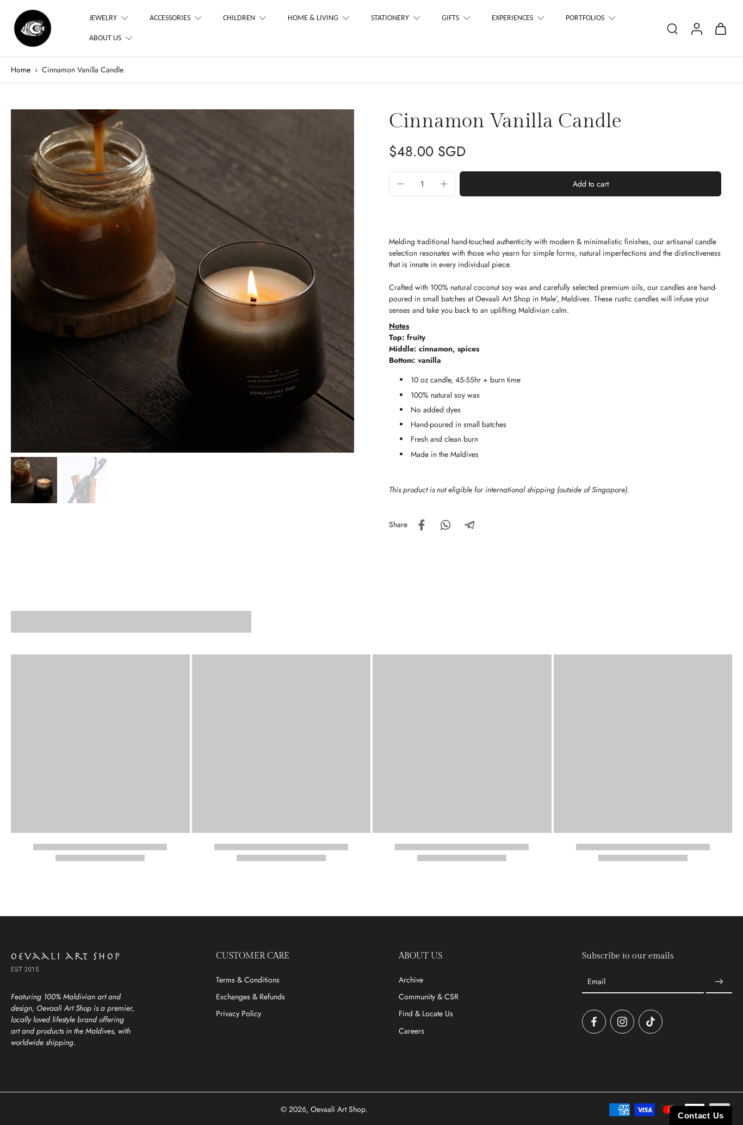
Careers (411, 1031)
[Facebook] (594, 1022)
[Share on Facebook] (422, 525)
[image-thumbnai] (34, 480)
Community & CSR (429, 997)
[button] (590, 183)
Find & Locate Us (426, 1014)
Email (596, 981)
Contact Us (701, 1115)
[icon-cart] (720, 28)
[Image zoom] (182, 281)
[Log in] (696, 28)
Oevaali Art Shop (338, 1109)
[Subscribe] (719, 982)
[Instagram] (622, 1022)
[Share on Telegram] (469, 525)
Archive (411, 980)
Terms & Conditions (248, 980)
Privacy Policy (238, 1014)
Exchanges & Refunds (250, 997)
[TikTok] (650, 1022)
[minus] (400, 184)
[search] (672, 28)
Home (20, 69)
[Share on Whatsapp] (445, 525)
